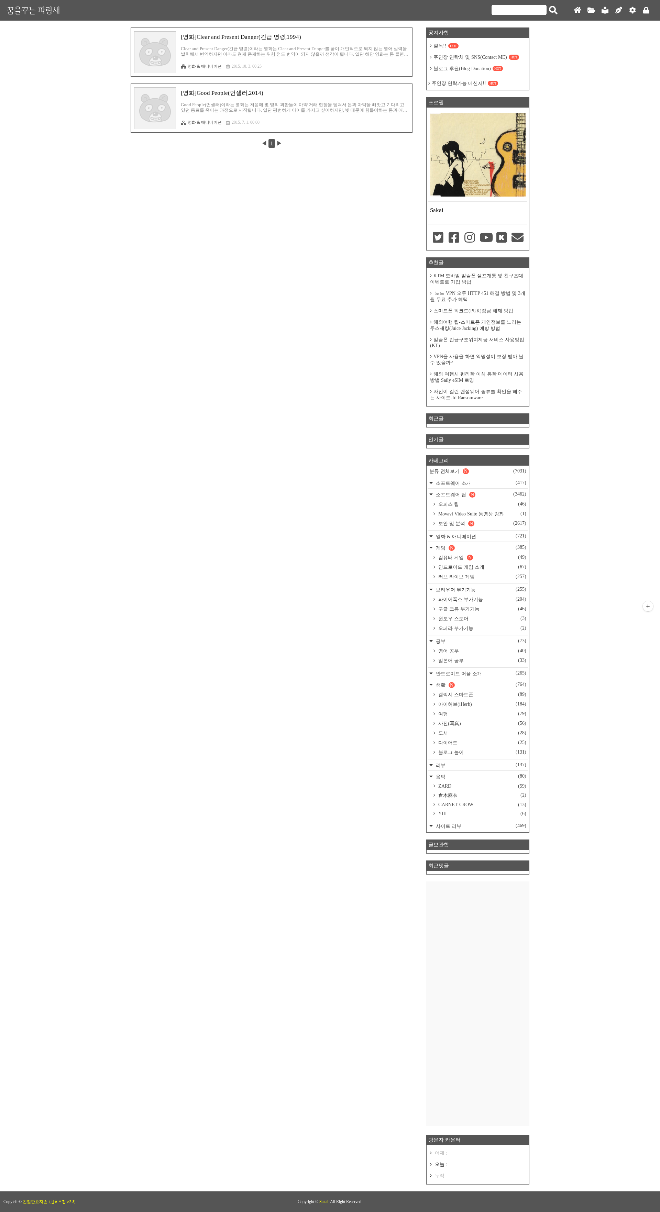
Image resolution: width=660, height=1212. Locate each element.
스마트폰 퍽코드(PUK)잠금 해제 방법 (473, 310)
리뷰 (480, 765)
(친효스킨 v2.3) (62, 1201)
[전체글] (591, 10)
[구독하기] (648, 606)
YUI (481, 813)
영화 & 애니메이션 (205, 66)
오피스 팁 (481, 504)
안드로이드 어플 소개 (480, 673)
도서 (481, 733)
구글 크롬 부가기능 (481, 609)
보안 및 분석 (481, 523)
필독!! (445, 45)
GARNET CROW (481, 804)
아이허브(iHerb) (481, 704)
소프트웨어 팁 (480, 494)
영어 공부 (481, 651)
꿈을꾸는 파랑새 (33, 10)
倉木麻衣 (481, 795)
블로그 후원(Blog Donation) (467, 68)
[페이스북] (454, 238)
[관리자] (632, 10)
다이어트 (481, 742)
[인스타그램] (470, 238)
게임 (480, 548)
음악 (480, 776)
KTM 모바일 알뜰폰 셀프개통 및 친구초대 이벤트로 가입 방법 (476, 279)
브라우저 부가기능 (480, 589)
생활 (480, 685)
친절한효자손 (35, 1201)
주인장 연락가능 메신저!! (464, 83)
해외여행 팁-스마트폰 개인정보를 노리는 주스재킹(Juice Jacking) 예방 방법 (475, 325)
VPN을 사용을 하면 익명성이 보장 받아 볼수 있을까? (477, 359)
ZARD (481, 786)
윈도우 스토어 (481, 618)
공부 (480, 641)
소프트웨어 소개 (480, 483)
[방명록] (605, 10)
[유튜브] (486, 238)
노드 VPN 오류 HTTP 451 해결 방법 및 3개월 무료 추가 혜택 (477, 296)
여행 (481, 713)
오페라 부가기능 (481, 628)
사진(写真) (481, 723)
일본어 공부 (481, 660)
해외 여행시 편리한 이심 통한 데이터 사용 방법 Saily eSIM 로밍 (477, 377)
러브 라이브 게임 (481, 576)
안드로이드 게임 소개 (481, 567)
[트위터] (438, 238)
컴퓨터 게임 (481, 557)
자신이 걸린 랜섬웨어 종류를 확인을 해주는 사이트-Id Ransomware (476, 394)
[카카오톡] (501, 238)
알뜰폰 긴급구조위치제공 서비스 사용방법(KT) (477, 342)
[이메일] (518, 238)
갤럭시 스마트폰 (481, 694)
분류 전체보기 (477, 471)
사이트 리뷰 (480, 826)
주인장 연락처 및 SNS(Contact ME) (475, 57)
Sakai (323, 1201)
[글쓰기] (619, 10)
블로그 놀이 (481, 752)
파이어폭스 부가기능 (481, 599)
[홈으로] (577, 10)
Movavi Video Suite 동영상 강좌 (481, 513)
